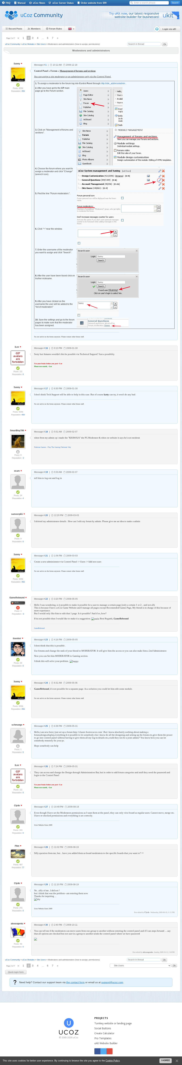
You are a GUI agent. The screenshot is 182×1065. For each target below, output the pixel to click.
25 (46, 726)
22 (46, 599)
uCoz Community (12, 44)
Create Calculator (104, 1033)
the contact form (75, 982)
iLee (17, 347)
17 (46, 388)
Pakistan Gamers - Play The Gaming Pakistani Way (52, 447)
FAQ (8, 3)
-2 (23, 458)
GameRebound (17, 597)
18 (46, 432)
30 (46, 925)
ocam (17, 471)
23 (46, 639)
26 (46, 766)
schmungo (17, 725)
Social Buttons (102, 1028)
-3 (23, 614)
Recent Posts (15, 29)
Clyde (17, 805)
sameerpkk (17, 514)
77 (23, 867)
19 (46, 472)
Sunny (17, 63)
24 (46, 683)
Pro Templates (102, 1038)
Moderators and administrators (61, 44)
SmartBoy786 (17, 430)
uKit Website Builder (105, 1043)
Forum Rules (55, 29)
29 (46, 884)
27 (46, 807)
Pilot (17, 846)
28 (46, 847)
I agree (165, 1060)
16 (46, 348)
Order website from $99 (93, 3)
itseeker (17, 638)
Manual (22, 3)
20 (46, 515)
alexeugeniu (17, 923)
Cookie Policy (113, 1060)
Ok (164, 44)
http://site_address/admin (113, 83)
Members (36, 29)
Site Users (41, 44)
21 (46, 555)
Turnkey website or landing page (113, 1023)
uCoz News (39, 3)
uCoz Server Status (63, 3)
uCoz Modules (28, 44)
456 (23, 91)
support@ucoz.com (112, 982)
